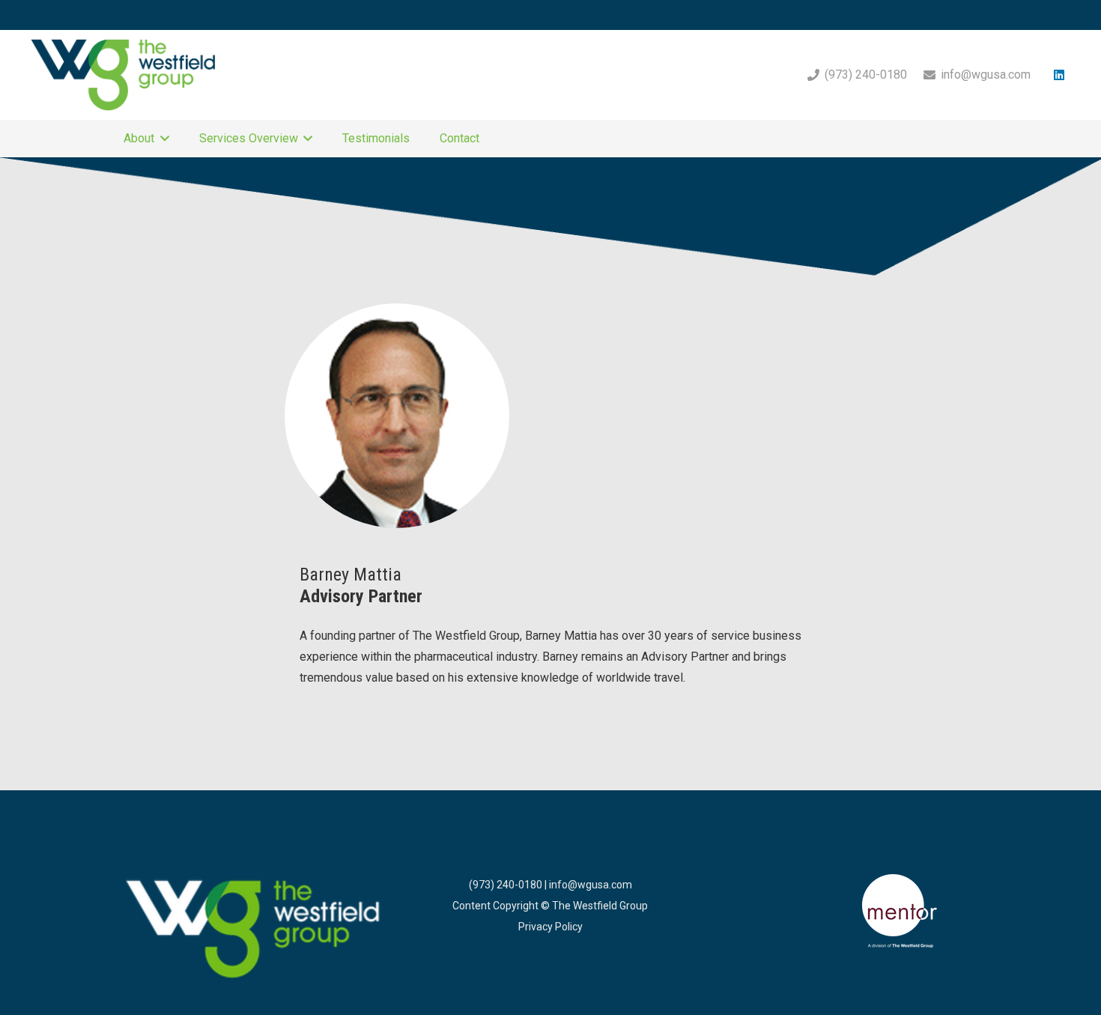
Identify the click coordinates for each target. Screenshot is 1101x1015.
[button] (161, 138)
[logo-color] (123, 74)
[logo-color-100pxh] (254, 930)
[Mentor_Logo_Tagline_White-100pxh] (900, 911)
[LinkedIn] (1059, 75)
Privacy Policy (550, 927)
